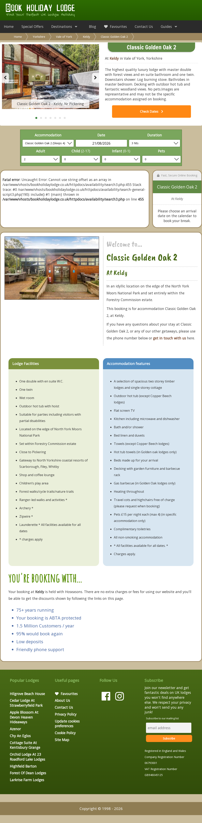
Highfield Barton (23, 766)
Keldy (86, 37)
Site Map (62, 739)
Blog (92, 26)
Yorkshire (39, 37)
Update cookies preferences (67, 723)
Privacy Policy (66, 714)
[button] (36, 118)
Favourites (118, 26)
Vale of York (64, 37)
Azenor (15, 728)
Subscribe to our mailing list (162, 718)
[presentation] (5, 78)
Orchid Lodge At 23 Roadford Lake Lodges (27, 757)
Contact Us (144, 26)
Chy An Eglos (20, 735)
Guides (167, 26)
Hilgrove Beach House (27, 693)
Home (9, 26)
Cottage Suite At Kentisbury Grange (25, 745)
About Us (62, 700)
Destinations (62, 26)
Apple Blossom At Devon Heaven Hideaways (24, 717)
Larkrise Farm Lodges (27, 779)
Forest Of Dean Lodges (28, 772)
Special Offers (32, 26)
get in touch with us (169, 338)
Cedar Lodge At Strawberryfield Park (26, 703)
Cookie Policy (65, 732)
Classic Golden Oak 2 (114, 37)
